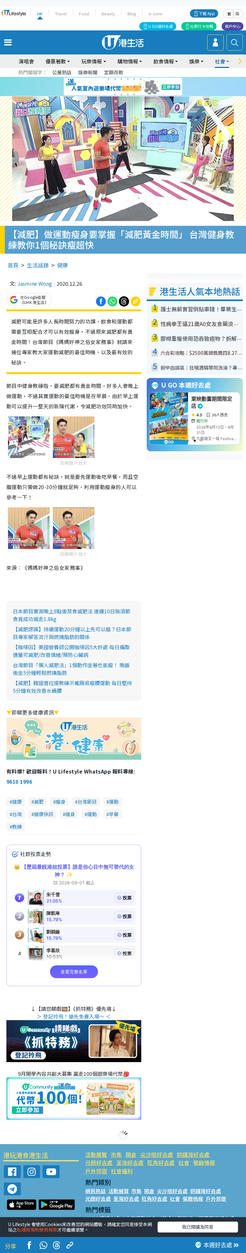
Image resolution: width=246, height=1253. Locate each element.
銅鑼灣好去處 (193, 1155)
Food (84, 14)
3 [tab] (121, 79)
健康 (62, 265)
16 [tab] (134, 94)
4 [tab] (128, 79)
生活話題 (38, 265)
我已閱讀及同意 (197, 1227)
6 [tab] (140, 79)
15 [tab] (128, 94)
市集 (116, 1155)
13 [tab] (115, 94)
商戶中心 (232, 26)
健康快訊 (43, 814)
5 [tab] (134, 79)
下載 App (207, 13)
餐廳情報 (204, 1163)
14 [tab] (121, 94)
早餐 (114, 814)
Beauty (108, 14)
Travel (61, 14)
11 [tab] (134, 87)
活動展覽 (96, 1155)
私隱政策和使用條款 (37, 1229)
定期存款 (113, 72)
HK (40, 14)
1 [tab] (108, 79)
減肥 (39, 801)
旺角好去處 (161, 1163)
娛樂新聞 (87, 72)
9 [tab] (121, 87)
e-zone (155, 14)
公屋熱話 (61, 72)
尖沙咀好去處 (156, 1155)
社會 (183, 1163)
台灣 (17, 814)
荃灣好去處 (130, 1163)
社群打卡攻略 (201, 26)
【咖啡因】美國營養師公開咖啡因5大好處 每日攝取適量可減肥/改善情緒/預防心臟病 (71, 651)
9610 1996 (19, 781)
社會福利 (122, 1171)
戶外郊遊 (96, 1171)
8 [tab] (115, 87)
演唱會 (26, 61)
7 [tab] (108, 87)
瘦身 (60, 801)
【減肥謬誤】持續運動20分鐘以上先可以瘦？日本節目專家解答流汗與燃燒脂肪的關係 (72, 633)
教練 (17, 826)
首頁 (13, 265)
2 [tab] (115, 79)
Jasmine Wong (34, 283)
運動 (114, 801)
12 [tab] (140, 87)
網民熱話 (95, 1191)
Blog (131, 14)
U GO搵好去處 (160, 26)
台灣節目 (87, 801)
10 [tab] (128, 87)
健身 (70, 814)
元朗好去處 (98, 1163)
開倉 (131, 1155)
